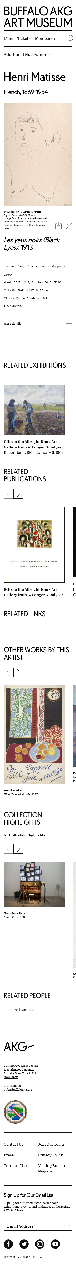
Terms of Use (15, 1165)
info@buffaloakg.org (18, 1089)
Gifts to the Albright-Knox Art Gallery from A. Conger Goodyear (33, 444)
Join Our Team (51, 1144)
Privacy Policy (50, 1155)
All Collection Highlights (24, 835)
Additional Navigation (25, 54)
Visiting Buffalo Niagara (51, 1168)
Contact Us (13, 1144)
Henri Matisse (35, 76)
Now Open (11, 1077)
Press (9, 1155)
